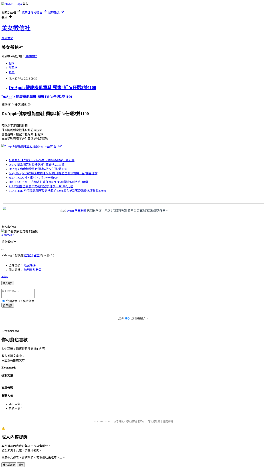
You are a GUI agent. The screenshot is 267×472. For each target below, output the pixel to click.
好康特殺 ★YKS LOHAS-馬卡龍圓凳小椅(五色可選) (42, 160)
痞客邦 (28, 255)
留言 (37, 255)
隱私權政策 (154, 421)
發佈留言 (7, 305)
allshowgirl (7, 234)
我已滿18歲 (9, 464)
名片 (12, 72)
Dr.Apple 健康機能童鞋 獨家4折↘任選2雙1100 (36, 97)
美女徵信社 (16, 28)
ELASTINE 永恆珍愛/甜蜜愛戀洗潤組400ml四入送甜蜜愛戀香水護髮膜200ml (57, 190)
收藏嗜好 (31, 56)
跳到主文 (7, 38)
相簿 (12, 63)
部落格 (13, 67)
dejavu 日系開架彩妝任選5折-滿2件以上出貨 (36, 164)
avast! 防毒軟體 (76, 210)
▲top (4, 276)
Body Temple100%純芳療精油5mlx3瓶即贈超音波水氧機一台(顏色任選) (53, 173)
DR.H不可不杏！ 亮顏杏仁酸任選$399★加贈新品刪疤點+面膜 (48, 182)
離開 (21, 464)
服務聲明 (168, 421)
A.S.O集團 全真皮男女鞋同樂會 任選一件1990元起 (41, 186)
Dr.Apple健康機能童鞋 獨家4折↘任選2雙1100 (52, 87)
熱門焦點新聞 (32, 269)
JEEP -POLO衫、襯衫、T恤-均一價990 (33, 177)
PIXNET (106, 421)
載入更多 (7, 283)
